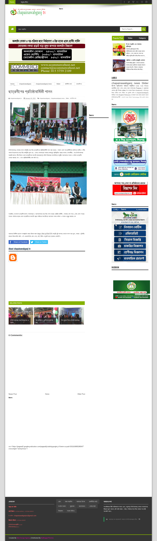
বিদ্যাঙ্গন (60, 511)
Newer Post (13, 394)
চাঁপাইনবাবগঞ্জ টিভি (116, 97)
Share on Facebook (21, 242)
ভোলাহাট (123, 97)
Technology (135, 97)
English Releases (125, 95)
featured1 (139, 90)
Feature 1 (139, 88)
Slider (67, 98)
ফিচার (113, 92)
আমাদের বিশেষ (81, 501)
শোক (121, 88)
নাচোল (146, 95)
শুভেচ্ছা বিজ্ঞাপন (128, 97)
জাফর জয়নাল (142, 95)
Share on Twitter (41, 242)
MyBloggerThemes (47, 538)
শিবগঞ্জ (119, 90)
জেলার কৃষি (114, 90)
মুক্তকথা (146, 88)
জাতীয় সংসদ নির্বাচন (120, 92)
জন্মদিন (143, 97)
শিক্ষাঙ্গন (146, 86)
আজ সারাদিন (22, 29)
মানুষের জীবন (24, 2)
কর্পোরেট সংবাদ (134, 95)
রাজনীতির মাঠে (73, 98)
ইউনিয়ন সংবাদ (115, 95)
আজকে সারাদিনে (129, 86)
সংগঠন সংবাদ (139, 86)
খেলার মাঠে (126, 88)
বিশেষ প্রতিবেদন (117, 86)
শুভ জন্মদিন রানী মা (131, 92)
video (124, 90)
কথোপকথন (82, 506)
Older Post (81, 394)
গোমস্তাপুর (145, 90)
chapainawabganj (44, 98)
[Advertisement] (103, 16)
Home (47, 394)
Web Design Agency (23, 538)
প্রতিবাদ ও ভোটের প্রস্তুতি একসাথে (135, 60)
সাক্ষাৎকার (132, 88)
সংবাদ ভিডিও (71, 511)
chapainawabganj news (58, 98)
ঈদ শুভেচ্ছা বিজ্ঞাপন (131, 90)
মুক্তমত (72, 506)
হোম (59, 501)
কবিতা (140, 97)
